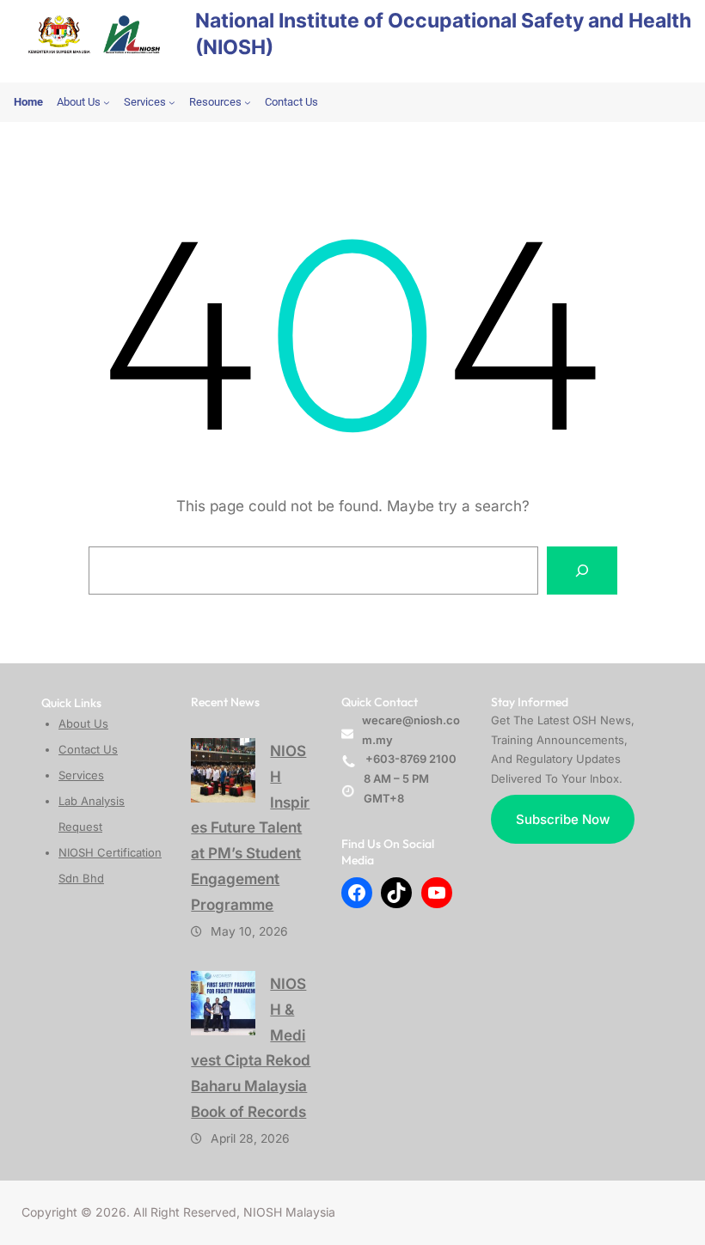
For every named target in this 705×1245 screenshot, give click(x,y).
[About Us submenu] (106, 102)
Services (81, 775)
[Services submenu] (172, 102)
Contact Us (88, 749)
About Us (83, 723)
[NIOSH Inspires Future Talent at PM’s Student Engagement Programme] (223, 770)
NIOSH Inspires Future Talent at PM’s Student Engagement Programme (250, 827)
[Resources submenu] (247, 102)
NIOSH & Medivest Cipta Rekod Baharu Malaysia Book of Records (250, 1047)
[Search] (582, 570)
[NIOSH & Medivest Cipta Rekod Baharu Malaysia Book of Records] (223, 1003)
